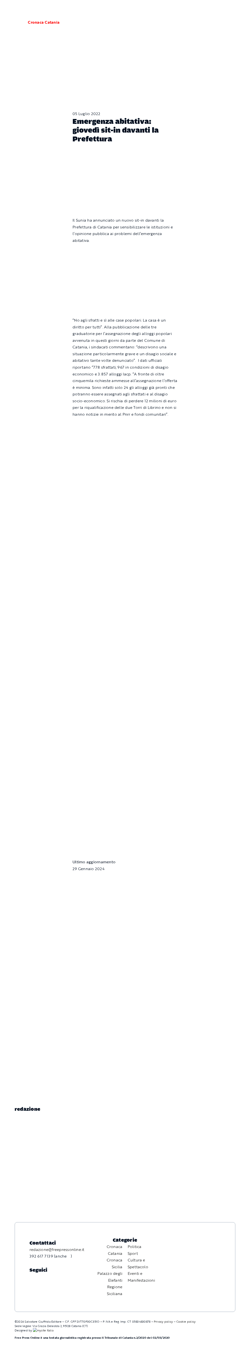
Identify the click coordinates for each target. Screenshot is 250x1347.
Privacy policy (163, 1321)
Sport (133, 1253)
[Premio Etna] (125, 618)
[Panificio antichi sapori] (125, 549)
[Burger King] (125, 805)
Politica (135, 1246)
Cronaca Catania (44, 22)
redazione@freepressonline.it (57, 1249)
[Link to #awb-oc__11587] (15, 22)
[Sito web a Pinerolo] (43, 1330)
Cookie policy (186, 1321)
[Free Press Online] (223, 9)
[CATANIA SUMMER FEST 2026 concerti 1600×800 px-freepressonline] (125, 489)
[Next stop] (125, 745)
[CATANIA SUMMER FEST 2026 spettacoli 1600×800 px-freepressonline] (125, 426)
